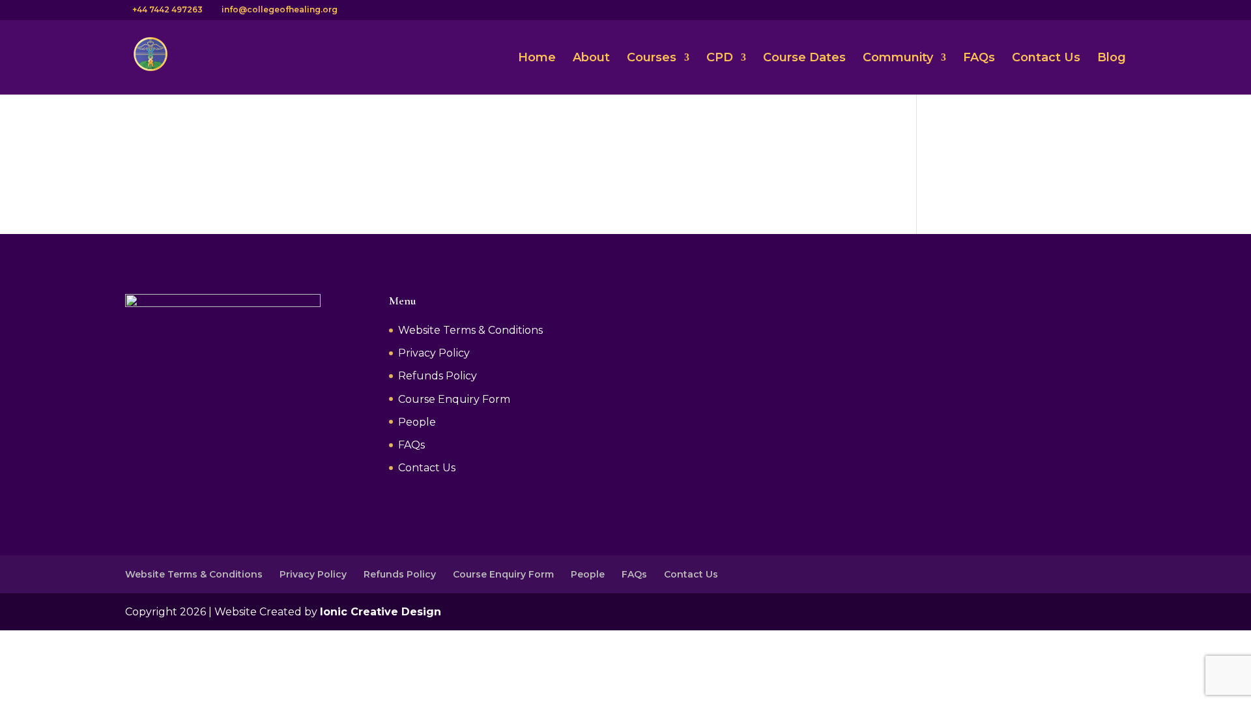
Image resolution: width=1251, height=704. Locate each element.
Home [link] (537, 59)
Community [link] (898, 59)
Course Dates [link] (804, 59)
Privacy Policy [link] (434, 353)
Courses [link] (651, 59)
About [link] (591, 59)
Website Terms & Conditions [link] (470, 330)
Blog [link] (1111, 59)
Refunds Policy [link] (437, 376)
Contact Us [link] (1046, 59)
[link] (150, 56)
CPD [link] (719, 59)
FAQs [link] (979, 59)
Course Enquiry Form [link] (454, 399)
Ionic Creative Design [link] (380, 612)
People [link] (417, 422)
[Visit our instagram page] (1022, 9)
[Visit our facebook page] (1005, 9)
